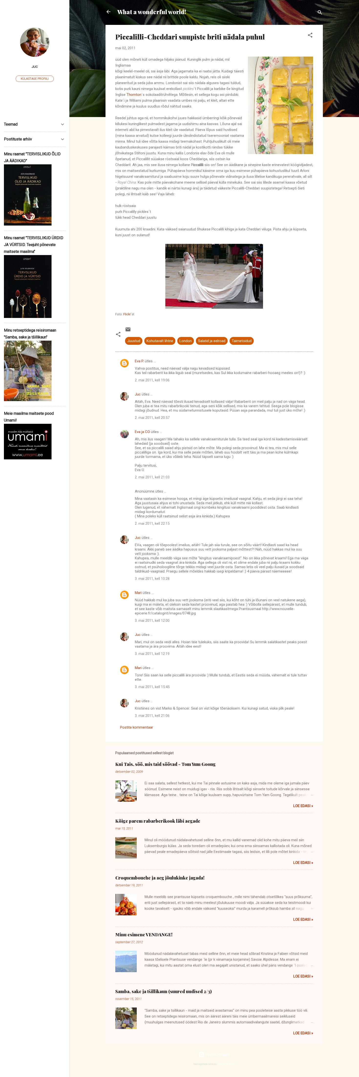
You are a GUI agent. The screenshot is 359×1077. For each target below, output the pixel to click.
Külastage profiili (35, 78)
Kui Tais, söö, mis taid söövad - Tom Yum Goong (165, 764)
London (186, 341)
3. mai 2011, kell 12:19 (152, 654)
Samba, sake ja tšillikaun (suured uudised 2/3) (163, 991)
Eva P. (139, 361)
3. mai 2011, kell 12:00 (152, 620)
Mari (138, 593)
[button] (310, 36)
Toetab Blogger (217, 1054)
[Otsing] (320, 13)
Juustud (133, 341)
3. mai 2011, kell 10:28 (152, 578)
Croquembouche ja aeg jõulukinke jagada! (159, 878)
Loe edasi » (303, 806)
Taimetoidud (242, 341)
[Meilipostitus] (128, 331)
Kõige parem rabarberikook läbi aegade (157, 821)
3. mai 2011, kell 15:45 (152, 687)
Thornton (134, 94)
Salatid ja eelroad (211, 341)
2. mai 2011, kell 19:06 (152, 380)
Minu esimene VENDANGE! (143, 935)
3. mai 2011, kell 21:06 (152, 715)
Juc (138, 394)
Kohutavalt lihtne (160, 341)
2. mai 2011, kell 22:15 (152, 523)
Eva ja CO (142, 432)
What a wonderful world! (151, 12)
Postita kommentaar (136, 727)
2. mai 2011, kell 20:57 (152, 417)
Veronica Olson (226, 1064)
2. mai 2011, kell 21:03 (152, 477)
